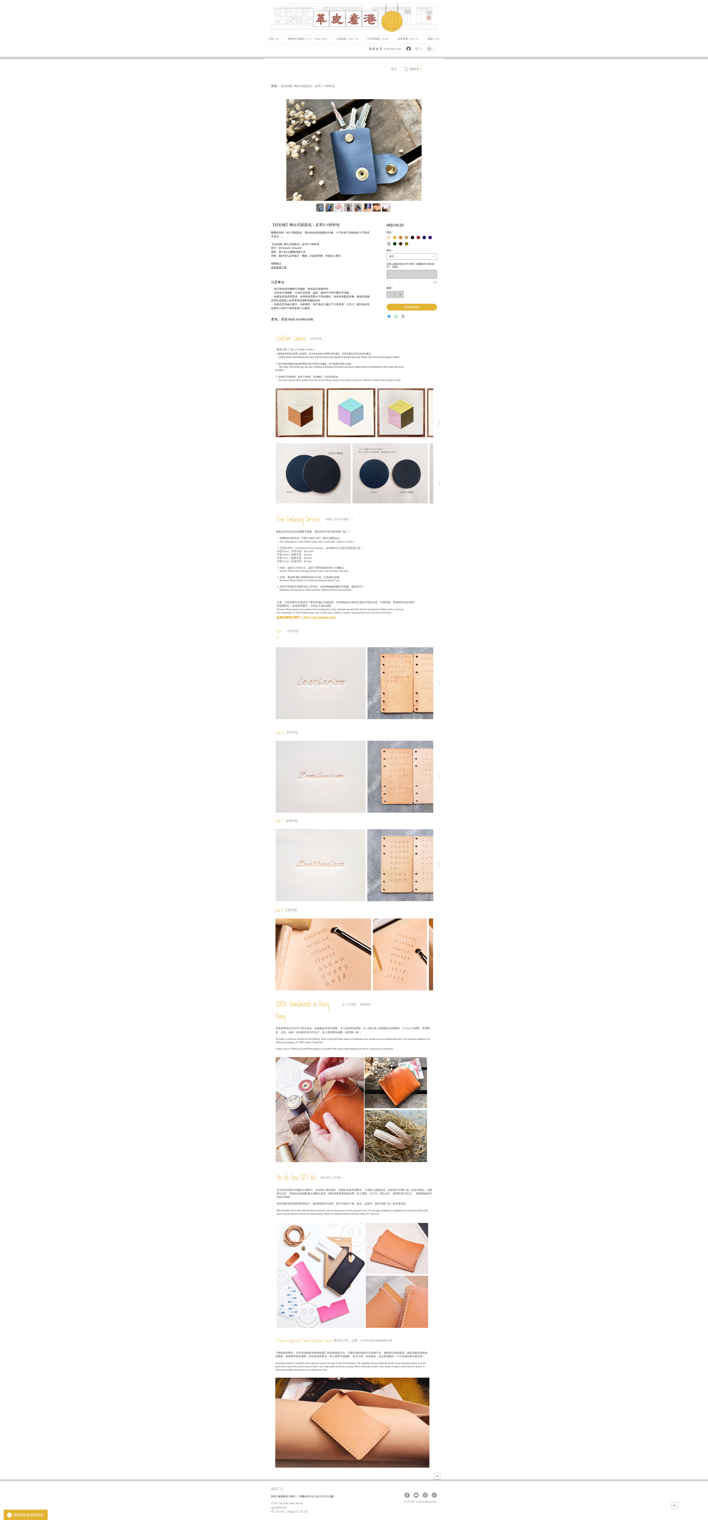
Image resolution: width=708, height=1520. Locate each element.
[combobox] (412, 256)
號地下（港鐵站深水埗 (302, 1496)
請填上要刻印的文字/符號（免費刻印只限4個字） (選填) (410, 265)
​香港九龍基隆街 (279, 1496)
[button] (433, 39)
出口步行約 (322, 1496)
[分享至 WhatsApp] (396, 316)
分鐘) (331, 1496)
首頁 (274, 86)
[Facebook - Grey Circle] (407, 1495)
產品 (390, 250)
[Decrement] (389, 294)
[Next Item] (439, 423)
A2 (315, 1497)
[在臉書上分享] (389, 316)
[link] (432, 48)
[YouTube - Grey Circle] (416, 1495)
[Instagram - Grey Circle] (425, 1495)
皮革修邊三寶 (279, 267)
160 (289, 1497)
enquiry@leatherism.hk (279, 1508)
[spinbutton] (395, 294)
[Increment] (401, 294)
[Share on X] (403, 316)
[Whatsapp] (434, 1495)
